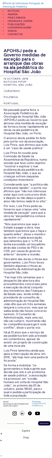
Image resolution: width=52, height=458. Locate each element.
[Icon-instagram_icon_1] (14, 413)
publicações (16, 24)
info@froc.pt (37, 405)
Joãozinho (12, 90)
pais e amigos (16, 17)
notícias (13, 10)
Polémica (11, 97)
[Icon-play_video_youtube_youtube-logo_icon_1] (37, 413)
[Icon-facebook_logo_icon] (30, 413)
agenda (13, 14)
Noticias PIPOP (15, 81)
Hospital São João (18, 84)
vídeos (12, 30)
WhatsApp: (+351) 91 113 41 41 (39, 402)
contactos (15, 34)
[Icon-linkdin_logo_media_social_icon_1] (22, 413)
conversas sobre (19, 27)
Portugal (11, 103)
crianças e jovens (20, 20)
